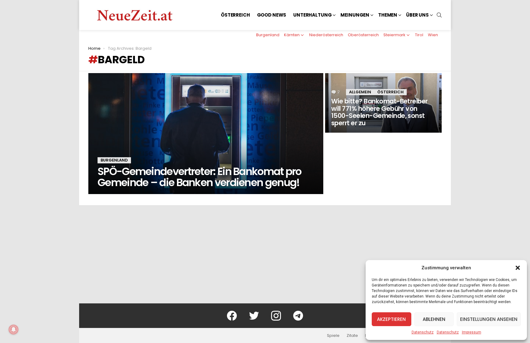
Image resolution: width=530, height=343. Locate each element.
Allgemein (360, 92)
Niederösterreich (326, 35)
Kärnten (292, 35)
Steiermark (394, 35)
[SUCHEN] (439, 15)
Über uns (417, 15)
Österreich (235, 15)
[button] (518, 268)
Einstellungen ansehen (488, 319)
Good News (271, 15)
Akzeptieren (391, 319)
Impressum (471, 332)
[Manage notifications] (13, 329)
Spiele (333, 335)
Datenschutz (423, 332)
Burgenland (267, 35)
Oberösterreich (363, 35)
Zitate (352, 335)
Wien (433, 35)
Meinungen (354, 15)
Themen (387, 15)
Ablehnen (434, 319)
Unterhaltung (312, 15)
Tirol (419, 35)
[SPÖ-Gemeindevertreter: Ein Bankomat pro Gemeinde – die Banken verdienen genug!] (205, 133)
